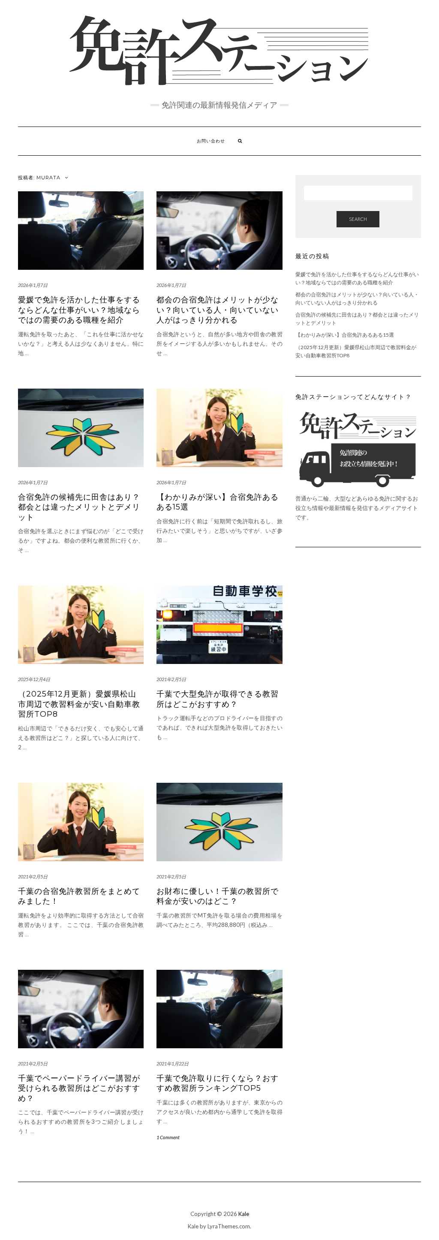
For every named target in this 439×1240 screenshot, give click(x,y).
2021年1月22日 (172, 1063)
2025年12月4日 (34, 679)
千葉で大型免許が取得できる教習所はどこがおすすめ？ (217, 699)
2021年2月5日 (171, 679)
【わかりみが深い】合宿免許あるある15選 (344, 335)
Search (358, 219)
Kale (243, 1213)
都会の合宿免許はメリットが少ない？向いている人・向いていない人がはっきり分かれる (217, 310)
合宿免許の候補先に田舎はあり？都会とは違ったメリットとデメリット (79, 507)
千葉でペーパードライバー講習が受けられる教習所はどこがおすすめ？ (79, 1088)
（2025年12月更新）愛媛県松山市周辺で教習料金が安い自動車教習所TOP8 (79, 704)
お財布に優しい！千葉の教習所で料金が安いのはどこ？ (217, 896)
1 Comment (168, 1137)
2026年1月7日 (33, 285)
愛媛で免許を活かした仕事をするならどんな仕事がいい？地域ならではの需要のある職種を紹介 (79, 310)
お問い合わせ (211, 141)
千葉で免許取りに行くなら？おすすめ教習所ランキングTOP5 (217, 1083)
